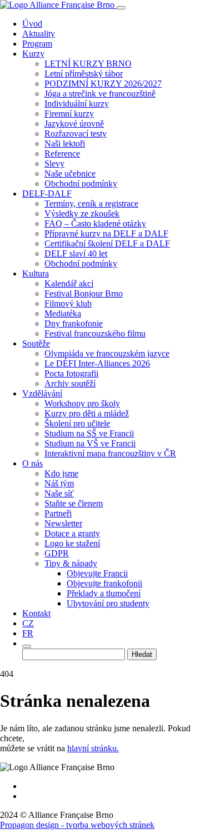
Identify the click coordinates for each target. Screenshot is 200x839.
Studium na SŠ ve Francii (89, 433)
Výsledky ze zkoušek (81, 213)
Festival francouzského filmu (95, 333)
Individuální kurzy (76, 103)
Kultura (35, 273)
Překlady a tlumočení (104, 593)
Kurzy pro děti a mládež (86, 413)
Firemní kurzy (69, 113)
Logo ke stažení (72, 543)
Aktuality (38, 33)
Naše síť (59, 493)
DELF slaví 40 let (75, 253)
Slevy (54, 163)
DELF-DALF (47, 193)
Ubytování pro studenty (108, 603)
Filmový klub (68, 303)
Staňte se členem (73, 503)
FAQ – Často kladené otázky (95, 223)
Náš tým (59, 483)
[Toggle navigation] (121, 7)
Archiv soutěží (70, 383)
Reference (62, 153)
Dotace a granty (72, 533)
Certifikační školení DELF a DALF (107, 243)
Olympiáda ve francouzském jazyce (106, 353)
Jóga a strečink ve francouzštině (100, 93)
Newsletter (63, 523)
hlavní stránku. (93, 748)
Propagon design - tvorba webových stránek (77, 825)
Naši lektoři (64, 143)
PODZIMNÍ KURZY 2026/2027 (103, 83)
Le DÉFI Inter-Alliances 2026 (97, 363)
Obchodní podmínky (80, 183)
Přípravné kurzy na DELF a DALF (106, 233)
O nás (32, 463)
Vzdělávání (42, 393)
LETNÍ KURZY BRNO (88, 63)
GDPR (56, 553)
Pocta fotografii (71, 373)
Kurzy (33, 53)
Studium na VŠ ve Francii (90, 443)
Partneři (58, 513)
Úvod (32, 23)
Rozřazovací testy (75, 133)
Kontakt (36, 613)
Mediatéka (62, 313)
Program (37, 43)
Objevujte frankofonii (104, 583)
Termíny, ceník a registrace (91, 203)
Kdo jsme (61, 473)
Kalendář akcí (68, 283)
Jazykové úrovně (74, 123)
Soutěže (36, 343)
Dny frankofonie (73, 323)
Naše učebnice (70, 173)
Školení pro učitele (77, 423)
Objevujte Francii (97, 573)
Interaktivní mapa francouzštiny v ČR (110, 453)
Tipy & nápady (70, 563)
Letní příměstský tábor (83, 73)
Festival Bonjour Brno (83, 293)
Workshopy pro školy (82, 403)
